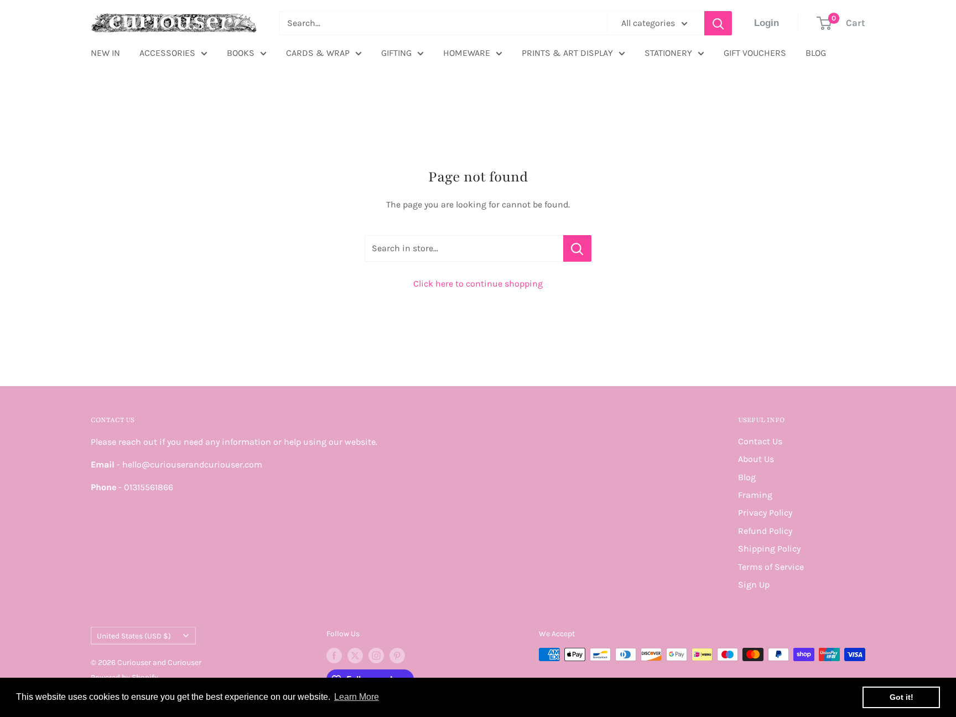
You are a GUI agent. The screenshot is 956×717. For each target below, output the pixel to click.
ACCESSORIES (167, 53)
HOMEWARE (466, 53)
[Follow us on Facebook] (334, 655)
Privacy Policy (765, 512)
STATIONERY (668, 53)
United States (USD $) (134, 636)
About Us (756, 459)
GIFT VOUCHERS (755, 53)
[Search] (718, 23)
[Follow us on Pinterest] (397, 655)
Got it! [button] (901, 697)
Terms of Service (771, 567)
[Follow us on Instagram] (376, 655)
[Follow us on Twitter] (355, 655)
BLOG (816, 53)
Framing (755, 495)
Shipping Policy (769, 548)
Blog (747, 477)
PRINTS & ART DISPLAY (567, 53)
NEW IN (105, 53)
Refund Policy (765, 531)
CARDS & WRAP (318, 53)
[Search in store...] (577, 248)
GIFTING (396, 53)
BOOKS (240, 53)
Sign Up (754, 584)
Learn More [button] (356, 697)
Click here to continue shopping (478, 283)
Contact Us (760, 441)
